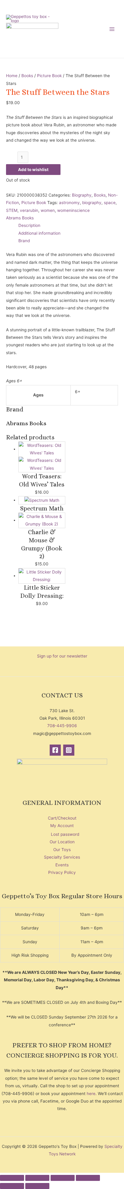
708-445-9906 (62, 725)
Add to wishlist (33, 169)
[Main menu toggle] (112, 29)
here (91, 1093)
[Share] (63, 1178)
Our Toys (62, 849)
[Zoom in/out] (12, 1178)
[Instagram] (68, 750)
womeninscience (73, 210)
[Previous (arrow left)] (12, 1186)
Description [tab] (29, 225)
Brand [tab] (24, 240)
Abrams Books (20, 217)
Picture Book (49, 75)
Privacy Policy (62, 872)
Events (62, 864)
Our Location (62, 841)
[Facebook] (55, 750)
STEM (11, 210)
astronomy (69, 202)
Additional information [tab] (39, 233)
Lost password (65, 834)
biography (91, 202)
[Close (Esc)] (88, 1178)
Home (11, 75)
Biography (81, 195)
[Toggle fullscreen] (37, 1178)
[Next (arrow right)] (37, 1186)
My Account (62, 825)
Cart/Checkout (62, 818)
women (48, 210)
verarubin (29, 210)
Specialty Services (62, 857)
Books (27, 75)
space (110, 202)
